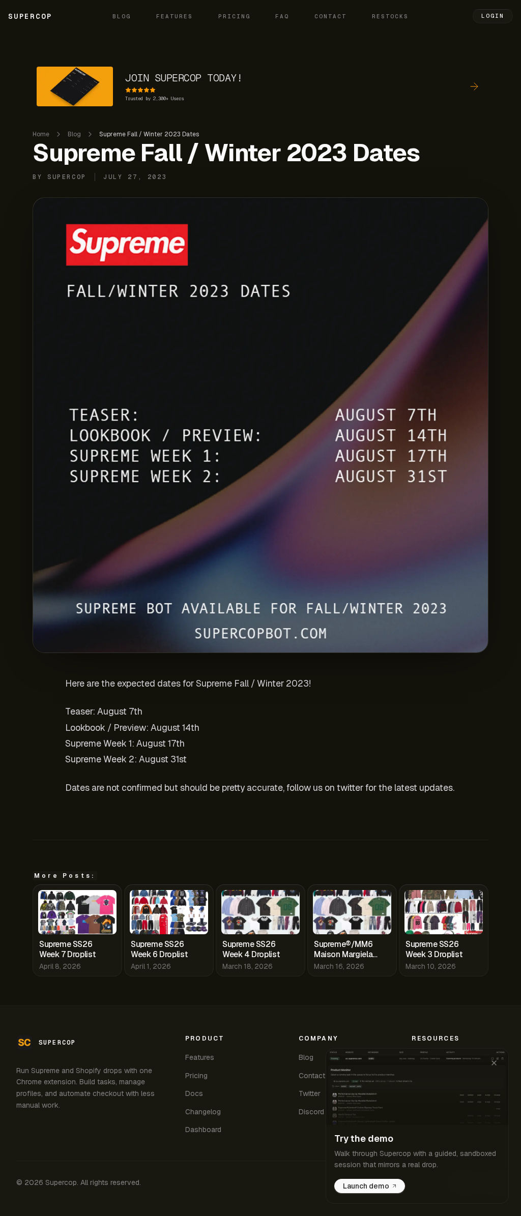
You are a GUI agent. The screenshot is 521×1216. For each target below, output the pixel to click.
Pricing (234, 16)
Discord (311, 1111)
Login (492, 15)
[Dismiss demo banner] (494, 1063)
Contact (330, 16)
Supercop (30, 16)
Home (41, 134)
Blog (121, 16)
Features (174, 16)
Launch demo (366, 1186)
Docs (194, 1093)
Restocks (390, 16)
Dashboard (203, 1129)
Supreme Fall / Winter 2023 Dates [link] (149, 134)
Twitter (310, 1093)
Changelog (203, 1111)
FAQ (282, 16)
